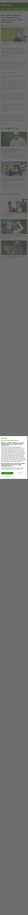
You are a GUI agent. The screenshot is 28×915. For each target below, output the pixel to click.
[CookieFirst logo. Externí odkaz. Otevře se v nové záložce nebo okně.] (4, 438)
